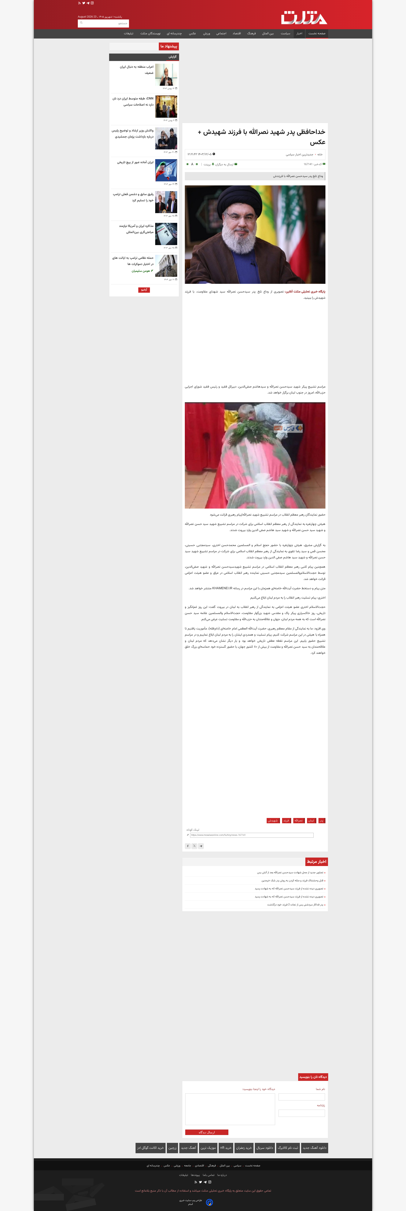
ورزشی (177, 1166)
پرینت (207, 164)
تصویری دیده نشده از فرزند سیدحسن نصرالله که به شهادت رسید (289, 889)
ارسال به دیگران (224, 164)
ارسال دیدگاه (207, 1132)
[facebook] (188, 846)
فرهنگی (212, 1166)
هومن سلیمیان (141, 271)
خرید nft (226, 1148)
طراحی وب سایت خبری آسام (190, 1202)
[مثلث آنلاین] (304, 17)
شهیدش (273, 820)
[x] (194, 846)
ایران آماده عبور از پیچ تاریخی (135, 162)
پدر (321, 820)
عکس (193, 33)
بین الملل (268, 33)
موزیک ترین (208, 1148)
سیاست (285, 33)
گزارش (173, 56)
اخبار (299, 33)
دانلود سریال (264, 1148)
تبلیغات (129, 33)
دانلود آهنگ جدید (314, 1148)
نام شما (320, 1089)
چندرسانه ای (175, 33)
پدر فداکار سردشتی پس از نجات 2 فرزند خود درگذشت (295, 905)
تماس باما (208, 1175)
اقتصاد (237, 33)
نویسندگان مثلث (150, 33)
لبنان (311, 820)
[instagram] (92, 3)
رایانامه (321, 1105)
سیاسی (237, 1166)
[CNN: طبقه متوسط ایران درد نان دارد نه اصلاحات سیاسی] (166, 106)
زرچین (172, 1148)
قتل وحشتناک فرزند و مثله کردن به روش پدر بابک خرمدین (292, 881)
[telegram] (87, 3)
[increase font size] (196, 164)
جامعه (188, 1166)
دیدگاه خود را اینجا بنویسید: (258, 1089)
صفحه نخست (317, 33)
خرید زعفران (244, 1148)
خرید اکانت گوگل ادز (150, 1148)
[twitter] (83, 3)
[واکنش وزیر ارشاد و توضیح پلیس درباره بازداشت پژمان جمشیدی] (166, 138)
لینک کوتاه (193, 830)
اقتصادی (199, 1166)
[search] (81, 22)
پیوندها (195, 1175)
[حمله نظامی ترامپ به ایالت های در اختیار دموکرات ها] (166, 266)
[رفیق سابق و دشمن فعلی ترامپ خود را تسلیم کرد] (166, 202)
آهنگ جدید (188, 1148)
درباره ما (222, 1175)
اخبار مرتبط (316, 861)
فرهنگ (251, 33)
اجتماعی (221, 33)
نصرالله (299, 820)
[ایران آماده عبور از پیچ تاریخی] (166, 170)
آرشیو (144, 290)
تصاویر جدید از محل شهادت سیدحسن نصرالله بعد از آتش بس (290, 872)
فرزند (286, 820)
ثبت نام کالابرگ (288, 1148)
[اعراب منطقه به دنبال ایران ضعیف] (166, 75)
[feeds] (79, 3)
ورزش (206, 33)
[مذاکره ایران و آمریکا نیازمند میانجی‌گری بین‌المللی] (166, 234)
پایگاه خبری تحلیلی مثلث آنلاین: (305, 291)
